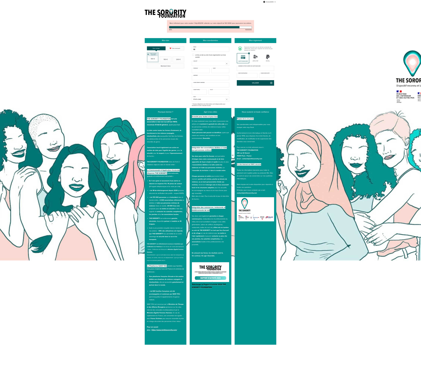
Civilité (195, 61)
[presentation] (156, 48)
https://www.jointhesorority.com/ (164, 330)
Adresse (195, 75)
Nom (214, 68)
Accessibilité (270, 2)
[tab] (156, 48)
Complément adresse (199, 82)
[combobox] (210, 63)
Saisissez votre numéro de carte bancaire (249, 66)
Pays (194, 97)
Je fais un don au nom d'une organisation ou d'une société (210, 56)
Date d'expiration (242, 73)
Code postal (196, 89)
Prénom (195, 68)
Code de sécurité (265, 73)
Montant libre (165, 66)
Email (195, 47)
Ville (211, 89)
